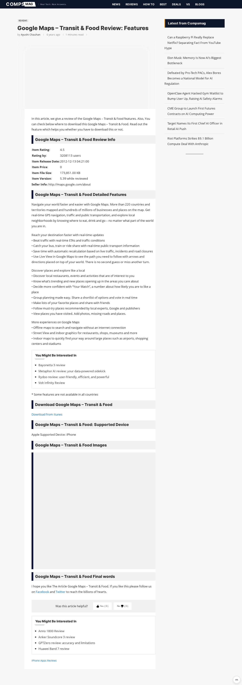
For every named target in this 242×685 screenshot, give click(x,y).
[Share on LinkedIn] (15, 125)
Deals (176, 4)
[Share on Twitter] (15, 121)
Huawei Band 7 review (53, 649)
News (116, 4)
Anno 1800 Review (51, 631)
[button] (237, 680)
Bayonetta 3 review (51, 365)
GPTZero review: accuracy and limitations (66, 643)
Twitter (60, 592)
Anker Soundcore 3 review (56, 637)
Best (163, 4)
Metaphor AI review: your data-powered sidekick (71, 371)
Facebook (42, 592)
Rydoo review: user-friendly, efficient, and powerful (73, 377)
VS (188, 4)
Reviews (132, 4)
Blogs (199, 4)
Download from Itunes (47, 414)
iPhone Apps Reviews (44, 660)
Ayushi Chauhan (30, 34)
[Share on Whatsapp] (15, 128)
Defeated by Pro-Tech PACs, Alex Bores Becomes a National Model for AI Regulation (192, 78)
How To (148, 4)
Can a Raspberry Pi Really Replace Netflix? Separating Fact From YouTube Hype (192, 42)
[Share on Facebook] (15, 116)
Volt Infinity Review (51, 383)
